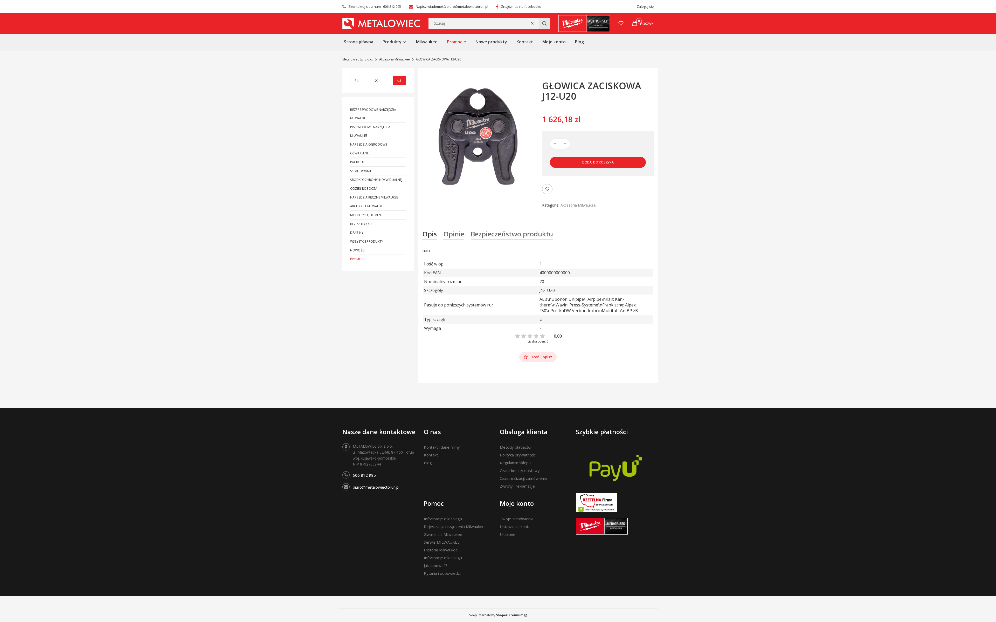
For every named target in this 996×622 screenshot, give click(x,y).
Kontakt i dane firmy (442, 447)
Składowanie (361, 171)
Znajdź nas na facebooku (521, 6)
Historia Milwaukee (441, 549)
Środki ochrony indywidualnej (376, 179)
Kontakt (431, 454)
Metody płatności (515, 447)
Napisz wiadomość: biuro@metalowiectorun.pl (452, 6)
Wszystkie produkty (366, 241)
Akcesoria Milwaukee (394, 59)
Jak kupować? (435, 565)
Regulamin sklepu (515, 462)
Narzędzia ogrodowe (368, 144)
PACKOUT (357, 162)
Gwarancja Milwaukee (443, 534)
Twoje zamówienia (516, 518)
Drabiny (356, 232)
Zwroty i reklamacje (517, 486)
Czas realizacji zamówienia (523, 478)
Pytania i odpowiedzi (442, 573)
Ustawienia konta (515, 526)
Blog (428, 462)
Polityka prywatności (518, 454)
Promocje (358, 259)
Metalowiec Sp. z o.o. (357, 59)
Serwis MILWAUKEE (442, 542)
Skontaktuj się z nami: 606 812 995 (374, 6)
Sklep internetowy (496, 615)
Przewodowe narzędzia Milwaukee (370, 131)
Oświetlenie (359, 153)
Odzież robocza (363, 188)
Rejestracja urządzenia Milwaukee (454, 526)
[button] (544, 23)
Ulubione (507, 534)
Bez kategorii (361, 224)
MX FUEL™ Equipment (366, 215)
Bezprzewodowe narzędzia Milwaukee (373, 113)
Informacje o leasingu (443, 518)
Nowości (357, 250)
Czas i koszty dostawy (520, 470)
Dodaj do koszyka (598, 162)
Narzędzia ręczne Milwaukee (374, 197)
